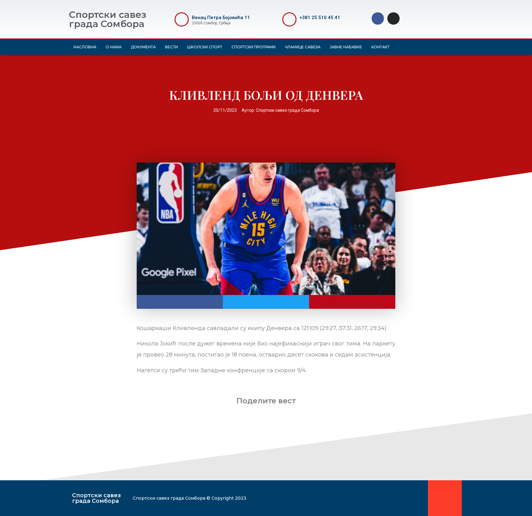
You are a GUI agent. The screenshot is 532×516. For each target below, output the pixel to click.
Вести (171, 47)
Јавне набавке (346, 47)
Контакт (380, 47)
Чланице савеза (302, 47)
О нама (114, 47)
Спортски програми (254, 47)
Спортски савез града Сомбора (107, 19)
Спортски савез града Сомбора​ (96, 498)
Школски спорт (204, 47)
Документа (143, 47)
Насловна (85, 47)
